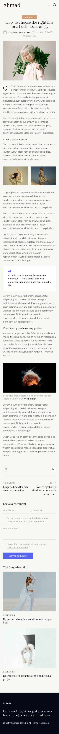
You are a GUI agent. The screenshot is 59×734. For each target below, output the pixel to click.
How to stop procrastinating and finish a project (27, 677)
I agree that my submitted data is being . (27, 546)
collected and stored (17, 547)
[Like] (6, 469)
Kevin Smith (30, 398)
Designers (29, 17)
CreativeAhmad (11, 722)
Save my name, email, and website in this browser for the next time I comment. (27, 520)
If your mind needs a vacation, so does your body (28, 621)
